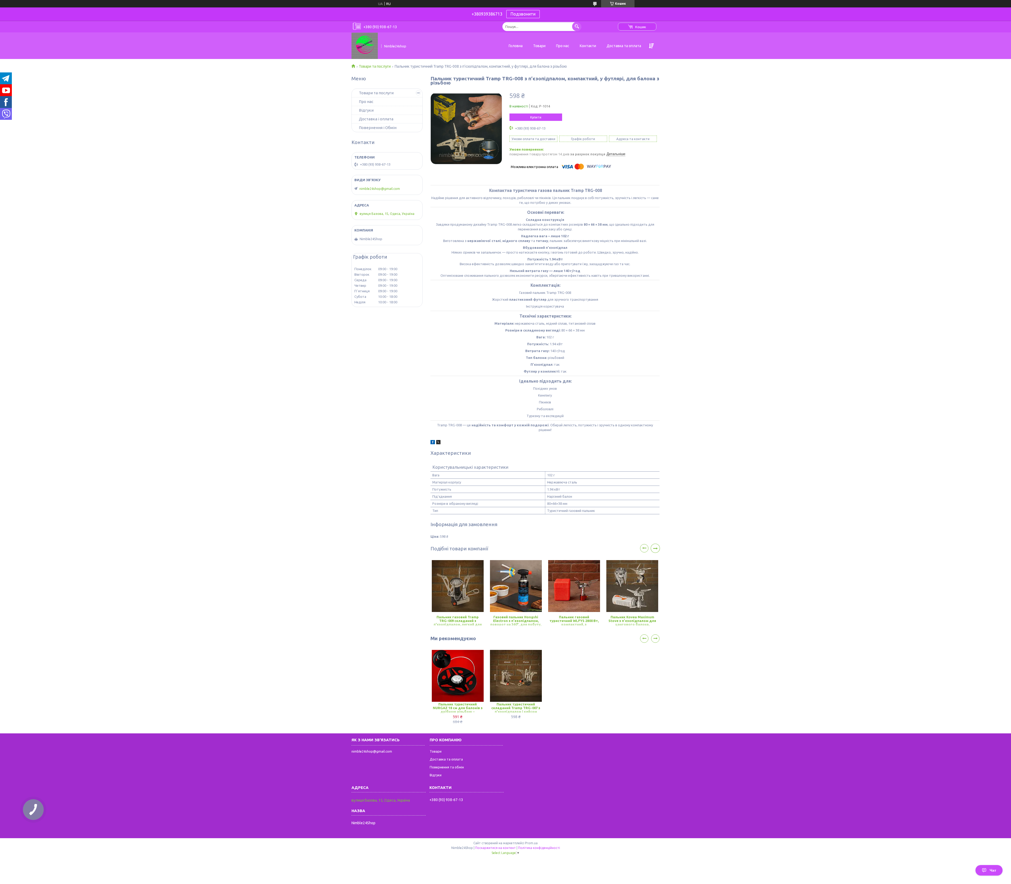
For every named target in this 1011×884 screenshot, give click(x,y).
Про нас (562, 46)
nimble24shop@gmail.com (379, 188)
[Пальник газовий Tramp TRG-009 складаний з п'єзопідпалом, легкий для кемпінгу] (458, 586)
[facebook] (432, 443)
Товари (539, 46)
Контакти (588, 46)
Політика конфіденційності (539, 848)
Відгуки (366, 110)
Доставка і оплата (376, 119)
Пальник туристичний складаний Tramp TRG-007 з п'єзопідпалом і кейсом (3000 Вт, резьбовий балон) (515, 708)
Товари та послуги (375, 66)
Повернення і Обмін (378, 127)
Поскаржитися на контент (495, 848)
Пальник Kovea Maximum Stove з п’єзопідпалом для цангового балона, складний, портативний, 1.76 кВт (632, 621)
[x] (438, 443)
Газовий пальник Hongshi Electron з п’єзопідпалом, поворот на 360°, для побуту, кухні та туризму (515, 621)
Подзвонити (523, 14)
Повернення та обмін (447, 767)
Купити (535, 117)
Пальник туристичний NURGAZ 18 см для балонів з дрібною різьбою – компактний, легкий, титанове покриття (458, 708)
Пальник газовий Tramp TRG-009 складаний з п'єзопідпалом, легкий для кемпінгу (458, 621)
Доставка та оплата (624, 46)
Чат (993, 870)
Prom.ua (531, 843)
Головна (516, 46)
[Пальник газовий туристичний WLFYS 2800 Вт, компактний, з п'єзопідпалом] (574, 586)
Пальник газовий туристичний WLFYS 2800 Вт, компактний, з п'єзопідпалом (574, 621)
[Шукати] (576, 26)
